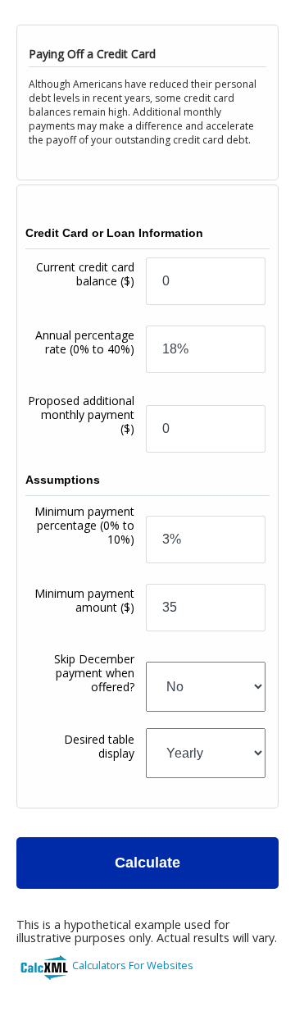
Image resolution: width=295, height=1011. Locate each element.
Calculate (147, 862)
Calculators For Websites (132, 965)
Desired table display (99, 746)
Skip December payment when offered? (94, 672)
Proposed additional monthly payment (81, 414)
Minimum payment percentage (84, 525)
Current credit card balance (85, 274)
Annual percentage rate (84, 342)
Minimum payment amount (84, 600)
